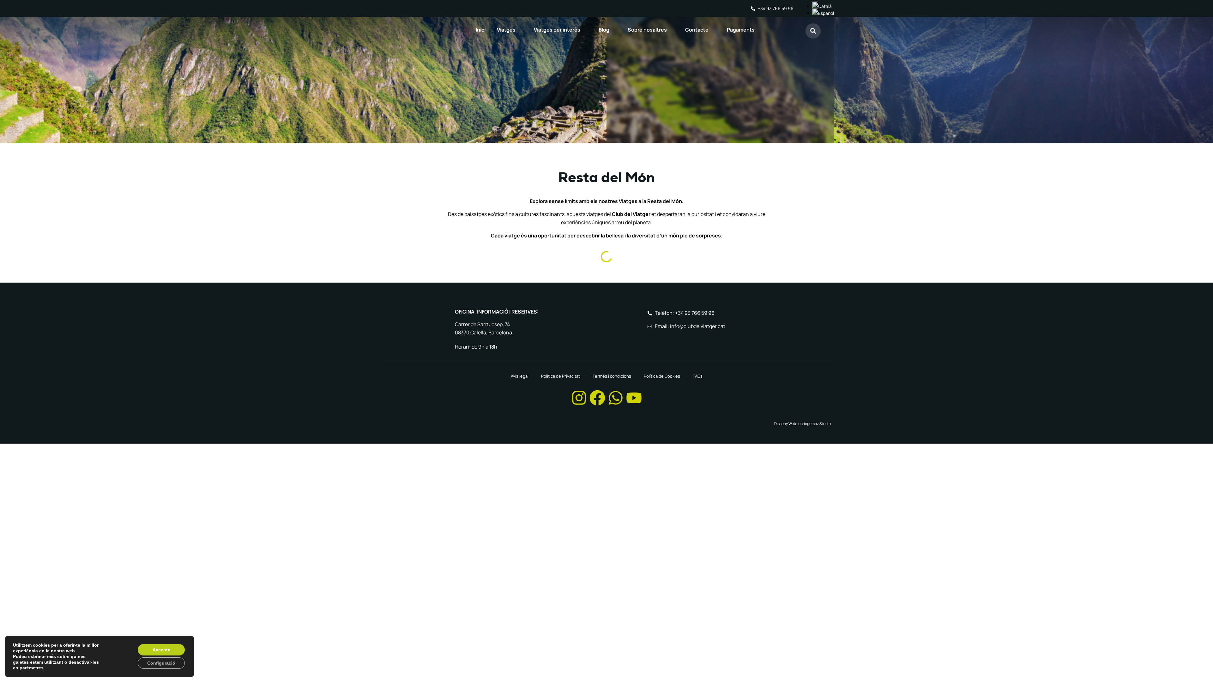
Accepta (161, 649)
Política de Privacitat (560, 376)
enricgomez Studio (814, 423)
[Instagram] (579, 398)
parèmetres (32, 667)
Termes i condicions (612, 376)
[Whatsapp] (616, 398)
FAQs (698, 376)
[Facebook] (597, 398)
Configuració (161, 663)
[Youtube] (634, 398)
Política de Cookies (662, 376)
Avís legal (519, 376)
